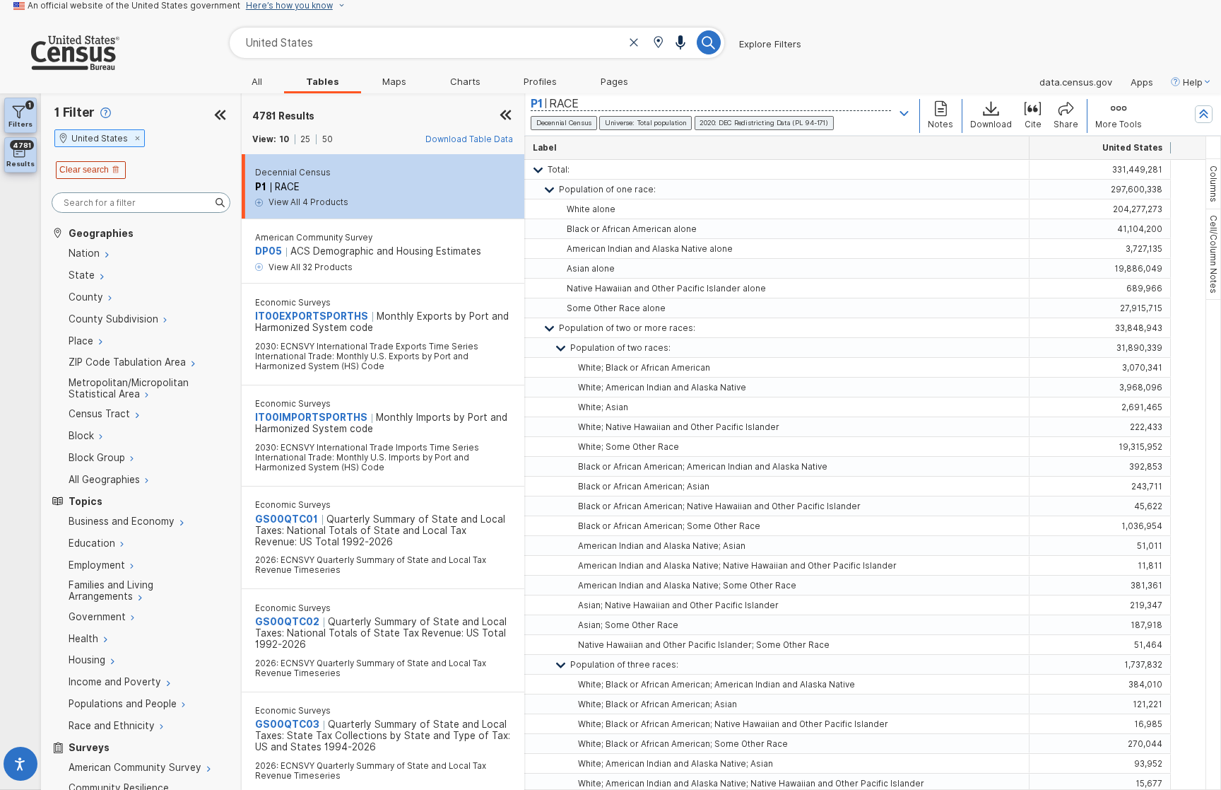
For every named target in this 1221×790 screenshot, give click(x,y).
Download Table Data (469, 139)
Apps (1142, 82)
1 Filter (74, 112)
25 (305, 139)
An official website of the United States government (134, 6)
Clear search (84, 169)
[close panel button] (505, 116)
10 (284, 139)
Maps (394, 81)
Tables (322, 81)
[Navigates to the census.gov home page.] (59, 64)
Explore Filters (770, 44)
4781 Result (283, 116)
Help (1193, 82)
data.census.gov (1075, 82)
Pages (614, 81)
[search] (141, 202)
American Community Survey (313, 238)
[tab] (1213, 183)
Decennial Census (293, 173)
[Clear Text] (634, 44)
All (257, 81)
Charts (465, 81)
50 (327, 139)
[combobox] (477, 43)
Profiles (540, 81)
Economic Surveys (293, 303)
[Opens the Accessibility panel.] (20, 767)
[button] (658, 43)
